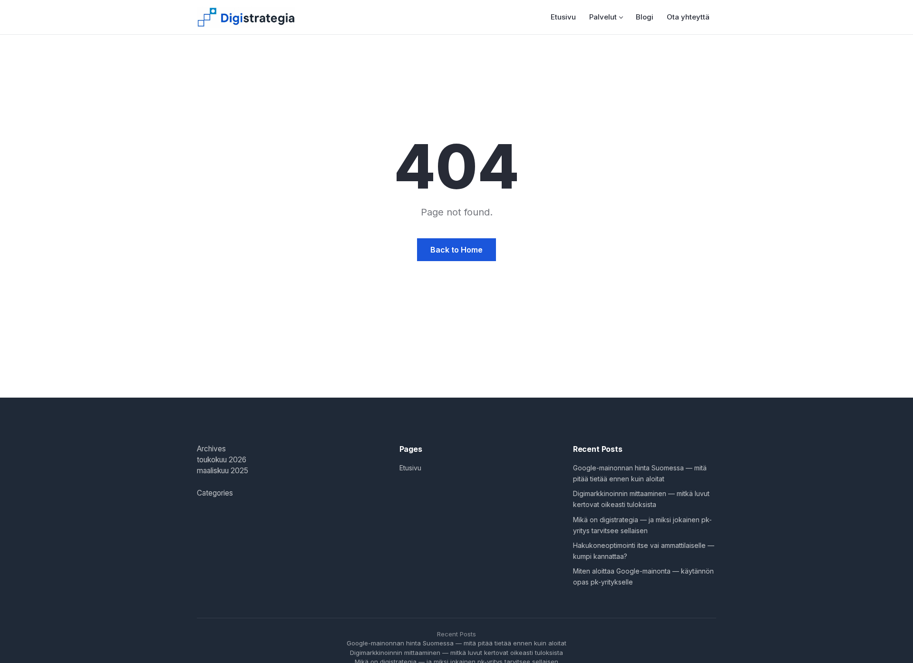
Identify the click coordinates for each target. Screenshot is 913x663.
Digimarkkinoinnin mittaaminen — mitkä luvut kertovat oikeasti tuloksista (456, 652)
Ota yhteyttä (688, 16)
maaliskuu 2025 (222, 470)
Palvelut (603, 16)
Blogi (644, 16)
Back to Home (456, 249)
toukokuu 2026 (221, 459)
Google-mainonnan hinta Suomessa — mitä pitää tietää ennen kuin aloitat (456, 643)
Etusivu (563, 16)
